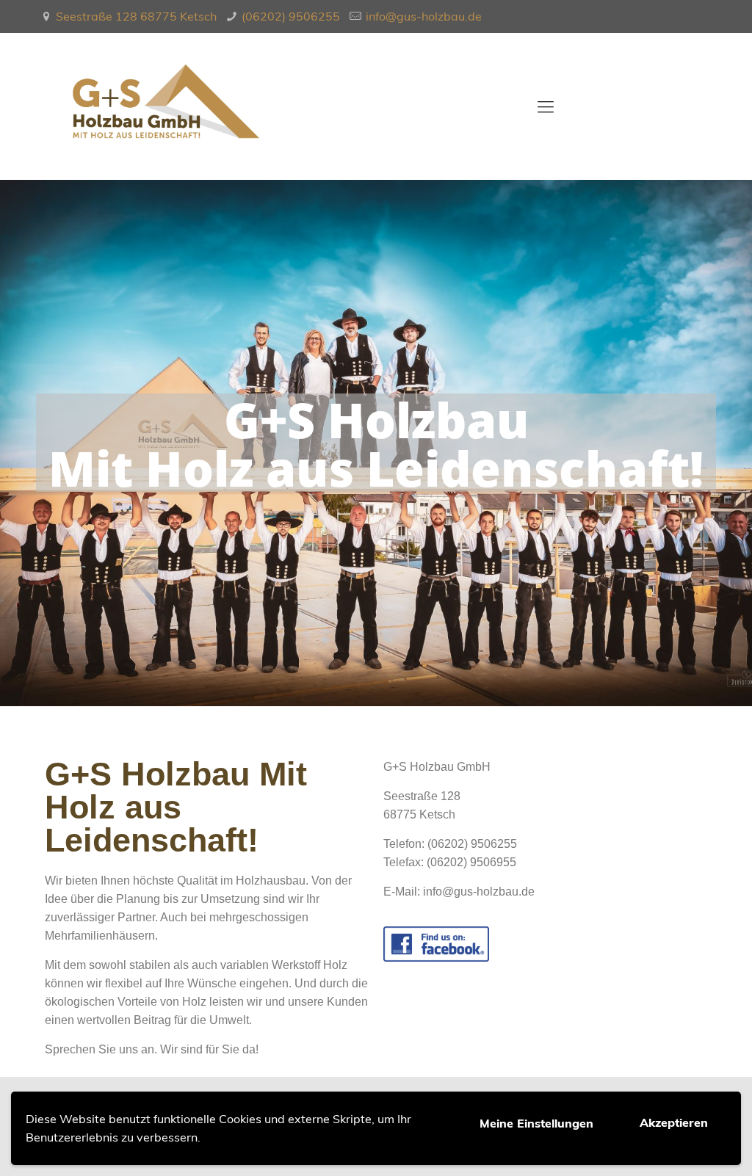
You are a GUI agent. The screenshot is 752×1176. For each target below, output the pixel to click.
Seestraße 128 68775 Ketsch (136, 16)
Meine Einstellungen (536, 1123)
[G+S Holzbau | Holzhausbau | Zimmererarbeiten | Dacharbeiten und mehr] (165, 106)
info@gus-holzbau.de (424, 16)
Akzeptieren (674, 1122)
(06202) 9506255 (291, 16)
